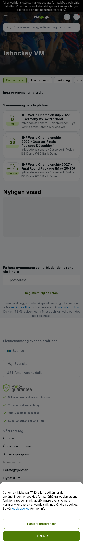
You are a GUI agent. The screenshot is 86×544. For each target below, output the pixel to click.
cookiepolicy (20, 508)
